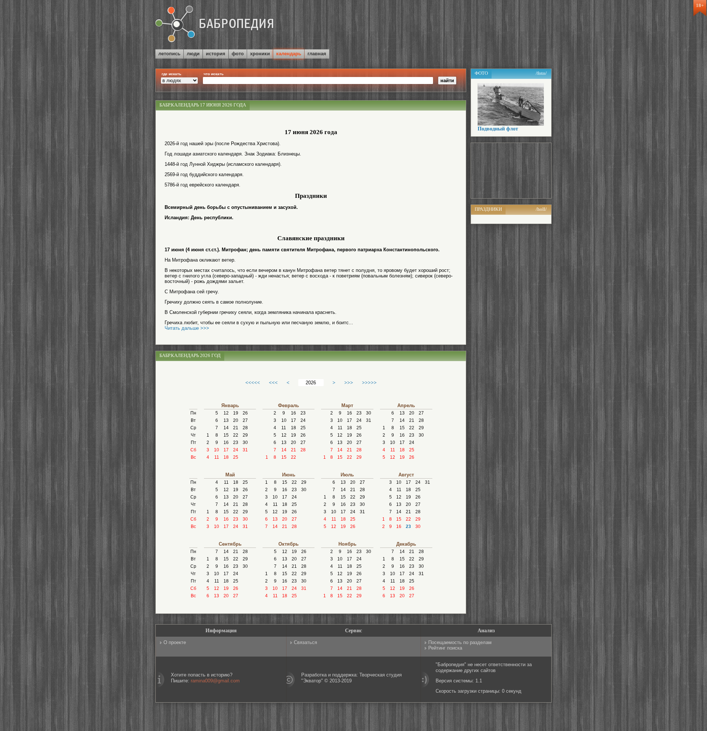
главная (316, 53)
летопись (169, 53)
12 (226, 413)
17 (226, 449)
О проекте (174, 642)
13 (226, 420)
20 (235, 420)
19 (235, 413)
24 (235, 449)
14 (226, 427)
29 (245, 435)
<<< (273, 382)
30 (245, 442)
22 (235, 435)
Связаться (305, 642)
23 (235, 442)
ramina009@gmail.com (215, 680)
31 (245, 449)
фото (238, 53)
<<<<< (252, 382)
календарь (288, 53)
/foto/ (541, 73)
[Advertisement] (465, 25)
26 (245, 413)
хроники (260, 53)
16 (226, 442)
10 (216, 449)
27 (245, 420)
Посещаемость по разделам (460, 642)
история (215, 53)
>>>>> (369, 382)
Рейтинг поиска (445, 648)
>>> (348, 382)
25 (235, 457)
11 (216, 457)
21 (235, 427)
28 (245, 427)
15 (226, 435)
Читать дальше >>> (187, 328)
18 (226, 457)
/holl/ (541, 209)
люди (193, 53)
